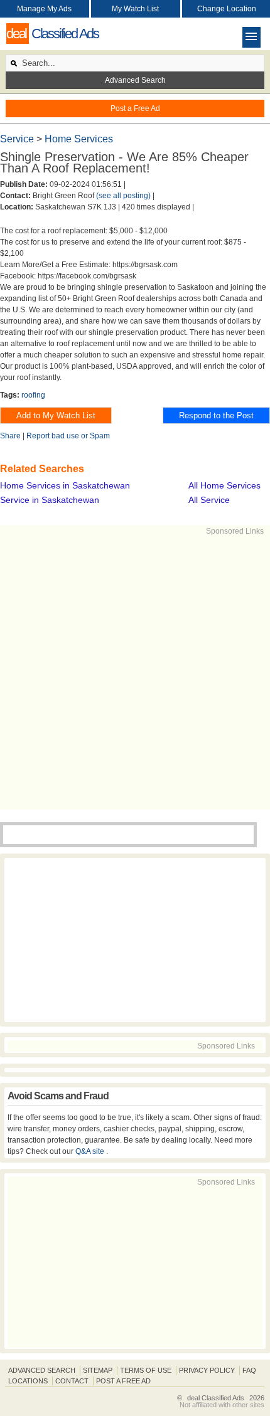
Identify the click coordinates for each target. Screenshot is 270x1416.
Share (10, 435)
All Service (209, 500)
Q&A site (90, 1151)
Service (18, 139)
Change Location (226, 8)
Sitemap (97, 1370)
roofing (33, 395)
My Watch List (135, 8)
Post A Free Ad (123, 1381)
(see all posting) (123, 195)
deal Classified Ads (215, 1398)
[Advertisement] (135, 671)
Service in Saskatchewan (49, 500)
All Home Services (224, 485)
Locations (28, 1381)
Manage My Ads (44, 8)
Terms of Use (145, 1370)
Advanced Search (135, 80)
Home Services (79, 139)
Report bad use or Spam (68, 435)
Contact (72, 1381)
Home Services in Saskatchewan (65, 485)
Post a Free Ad (135, 108)
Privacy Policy (207, 1370)
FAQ (249, 1370)
